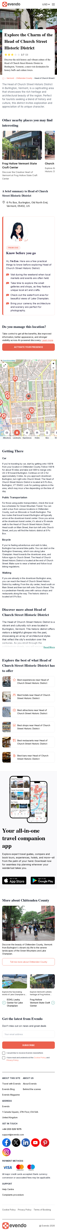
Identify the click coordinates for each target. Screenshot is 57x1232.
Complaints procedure (13, 1195)
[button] (28, 397)
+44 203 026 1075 (11, 1129)
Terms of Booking (42, 1209)
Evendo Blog (8, 1089)
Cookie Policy (40, 1057)
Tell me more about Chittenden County (28, 962)
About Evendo (30, 1083)
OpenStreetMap (9, 361)
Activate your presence (28, 347)
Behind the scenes (32, 1089)
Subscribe (28, 1045)
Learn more (47, 340)
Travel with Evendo (11, 1083)
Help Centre (8, 1189)
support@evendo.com (13, 1134)
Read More (49, 647)
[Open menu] (53, 4)
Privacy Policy (13, 1060)
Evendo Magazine (11, 1094)
